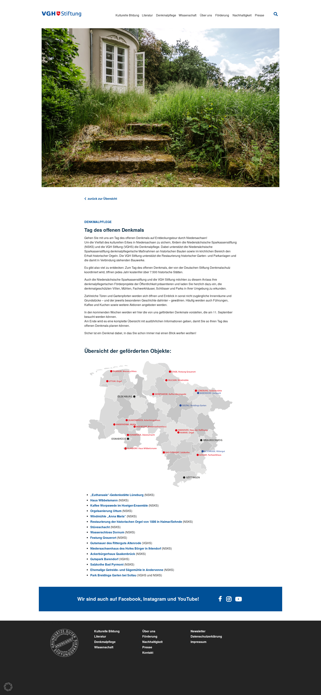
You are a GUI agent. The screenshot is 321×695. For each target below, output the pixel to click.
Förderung (222, 15)
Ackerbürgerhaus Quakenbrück (112, 554)
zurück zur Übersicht (102, 198)
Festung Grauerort (103, 537)
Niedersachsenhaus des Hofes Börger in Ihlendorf (125, 548)
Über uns (206, 15)
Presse (259, 15)
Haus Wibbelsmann (104, 500)
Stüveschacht (100, 527)
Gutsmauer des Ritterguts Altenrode (115, 543)
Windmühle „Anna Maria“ (108, 516)
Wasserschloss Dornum (107, 532)
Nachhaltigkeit (242, 15)
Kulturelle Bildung (127, 15)
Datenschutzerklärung (206, 636)
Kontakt (147, 652)
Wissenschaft (187, 15)
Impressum (198, 642)
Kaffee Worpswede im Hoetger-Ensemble (119, 505)
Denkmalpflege (166, 15)
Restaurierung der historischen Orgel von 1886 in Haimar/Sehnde (136, 521)
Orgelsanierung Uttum (105, 511)
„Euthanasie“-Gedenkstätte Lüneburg (117, 495)
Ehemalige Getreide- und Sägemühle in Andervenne (126, 570)
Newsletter (198, 631)
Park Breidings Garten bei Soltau (113, 575)
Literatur (147, 15)
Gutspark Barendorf (104, 559)
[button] (8, 687)
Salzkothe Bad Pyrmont (107, 564)
